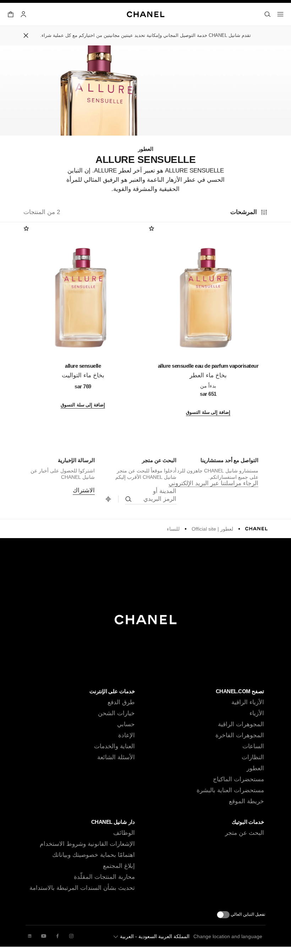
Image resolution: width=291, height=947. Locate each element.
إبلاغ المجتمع (119, 866)
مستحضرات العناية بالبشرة (230, 790)
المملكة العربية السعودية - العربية (155, 936)
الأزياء (256, 713)
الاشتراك (84, 490)
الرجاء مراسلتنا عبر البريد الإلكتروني (213, 483)
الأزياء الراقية (247, 702)
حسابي (126, 724)
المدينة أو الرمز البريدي (159, 495)
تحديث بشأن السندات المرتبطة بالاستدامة (82, 888)
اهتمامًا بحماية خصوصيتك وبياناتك (93, 855)
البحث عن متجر (244, 833)
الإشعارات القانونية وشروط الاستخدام (87, 844)
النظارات (253, 757)
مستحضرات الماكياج (238, 779)
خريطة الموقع (246, 801)
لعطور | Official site (212, 529)
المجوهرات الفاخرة (239, 735)
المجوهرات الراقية (241, 724)
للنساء (173, 529)
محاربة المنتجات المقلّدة (104, 877)
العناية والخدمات (114, 746)
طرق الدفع (121, 702)
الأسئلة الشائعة (116, 757)
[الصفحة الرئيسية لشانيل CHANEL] (256, 528)
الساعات (253, 746)
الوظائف (124, 833)
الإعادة (126, 735)
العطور (255, 768)
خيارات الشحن (116, 713)
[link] (108, 499)
